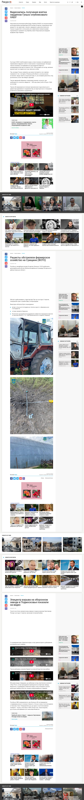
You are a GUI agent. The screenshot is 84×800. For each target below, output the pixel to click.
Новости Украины (17, 7)
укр (76, 2)
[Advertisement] (31, 47)
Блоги (45, 2)
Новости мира (16, 595)
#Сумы (42, 478)
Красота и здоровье (55, 2)
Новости (21, 2)
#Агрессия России (49, 478)
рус (77, 2)
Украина (34, 2)
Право (27, 2)
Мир (40, 2)
